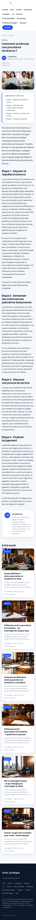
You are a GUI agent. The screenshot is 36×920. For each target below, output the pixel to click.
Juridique (6, 14)
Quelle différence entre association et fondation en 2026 (13, 576)
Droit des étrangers (10, 23)
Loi (13, 14)
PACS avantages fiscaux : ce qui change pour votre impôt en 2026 (15, 783)
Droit (12, 10)
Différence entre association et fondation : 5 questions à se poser (15, 732)
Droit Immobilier (8, 18)
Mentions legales (7, 893)
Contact (7, 27)
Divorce (19, 14)
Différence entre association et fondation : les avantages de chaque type (17, 628)
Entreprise (28, 10)
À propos (23, 23)
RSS (17, 893)
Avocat (19, 10)
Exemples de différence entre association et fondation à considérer (15, 680)
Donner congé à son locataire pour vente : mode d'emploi (17, 834)
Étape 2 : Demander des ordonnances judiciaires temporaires (15, 107)
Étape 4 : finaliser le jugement (17, 119)
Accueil (5, 10)
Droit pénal (21, 18)
